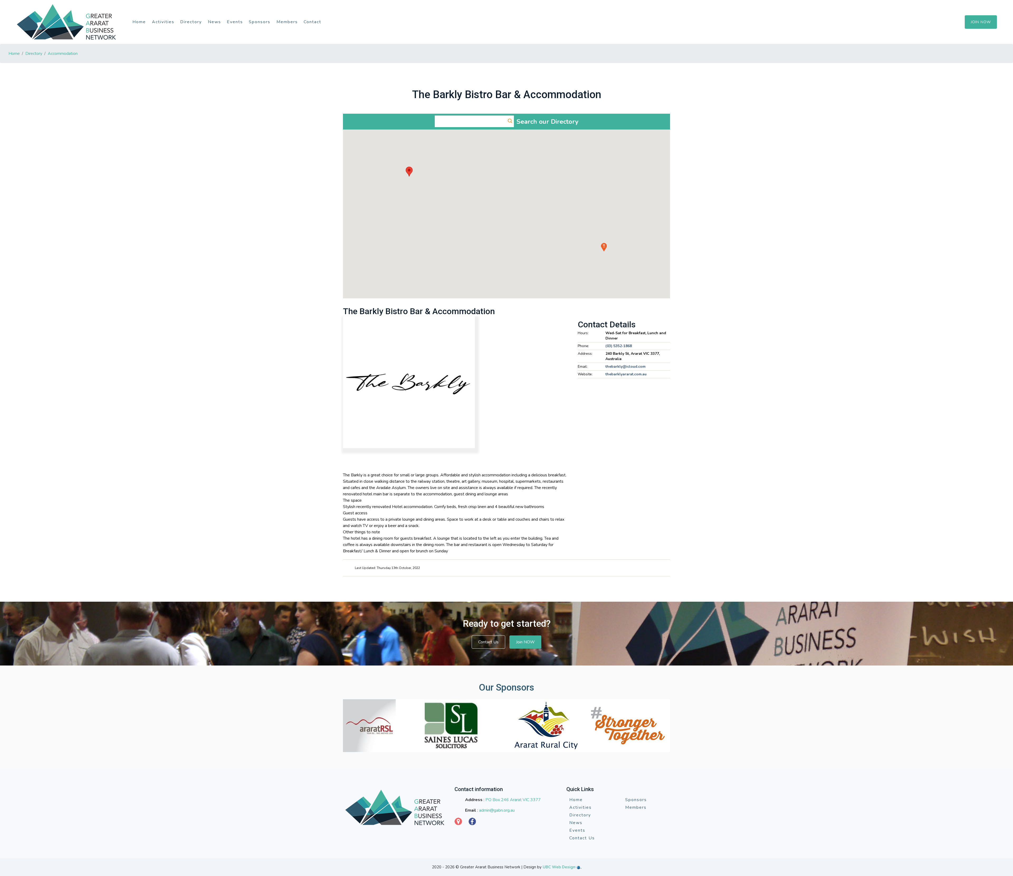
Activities (163, 22)
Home (139, 22)
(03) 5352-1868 (618, 345)
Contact (312, 22)
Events (235, 22)
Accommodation (63, 53)
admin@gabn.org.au (497, 810)
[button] (409, 171)
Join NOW (525, 642)
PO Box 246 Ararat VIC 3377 (513, 800)
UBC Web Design (559, 867)
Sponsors (259, 22)
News (214, 22)
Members (287, 22)
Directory (191, 22)
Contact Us (488, 642)
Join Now (981, 22)
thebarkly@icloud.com (625, 366)
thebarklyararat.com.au (626, 374)
